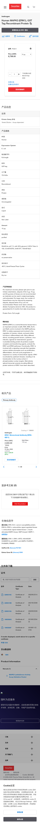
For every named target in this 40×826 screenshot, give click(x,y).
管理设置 (20, 812)
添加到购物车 (20, 89)
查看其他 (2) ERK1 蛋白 (20, 30)
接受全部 (20, 819)
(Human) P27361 (15, 548)
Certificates (21, 36)
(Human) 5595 (18, 552)
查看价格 (11, 82)
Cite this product (20, 504)
